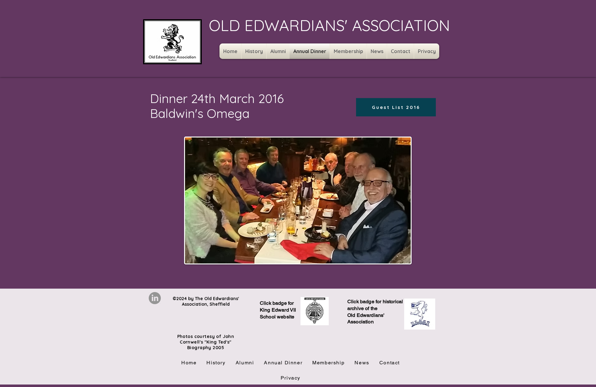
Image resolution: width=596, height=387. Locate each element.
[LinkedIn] (155, 298)
